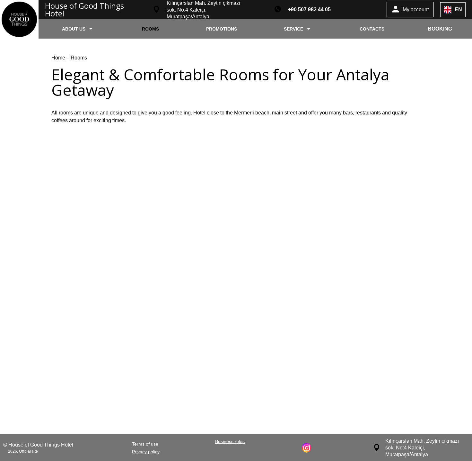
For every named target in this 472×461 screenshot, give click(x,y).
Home (58, 57)
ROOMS (150, 29)
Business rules (230, 441)
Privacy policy (146, 451)
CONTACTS (372, 29)
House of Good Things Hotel (84, 9)
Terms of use (145, 444)
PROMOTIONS (221, 29)
